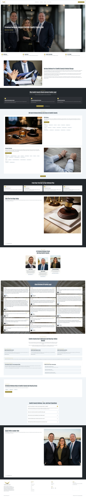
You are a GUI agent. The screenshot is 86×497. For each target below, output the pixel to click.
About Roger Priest (30, 274)
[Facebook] (52, 488)
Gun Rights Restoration (12, 162)
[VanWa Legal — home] (4, 2)
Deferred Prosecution (64, 127)
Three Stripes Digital (80, 495)
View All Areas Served (8, 391)
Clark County (11, 389)
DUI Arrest (45, 127)
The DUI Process (49, 127)
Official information (7, 354)
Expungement (7, 162)
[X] (53, 488)
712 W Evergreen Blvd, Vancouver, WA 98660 (77, 483)
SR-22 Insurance (69, 127)
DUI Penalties (54, 127)
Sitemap (52, 484)
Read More (5, 294)
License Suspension (59, 127)
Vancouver (15, 389)
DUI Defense (32, 485)
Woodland (7, 389)
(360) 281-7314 (74, 482)
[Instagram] (55, 488)
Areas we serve (32, 489)
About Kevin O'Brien (43, 276)
